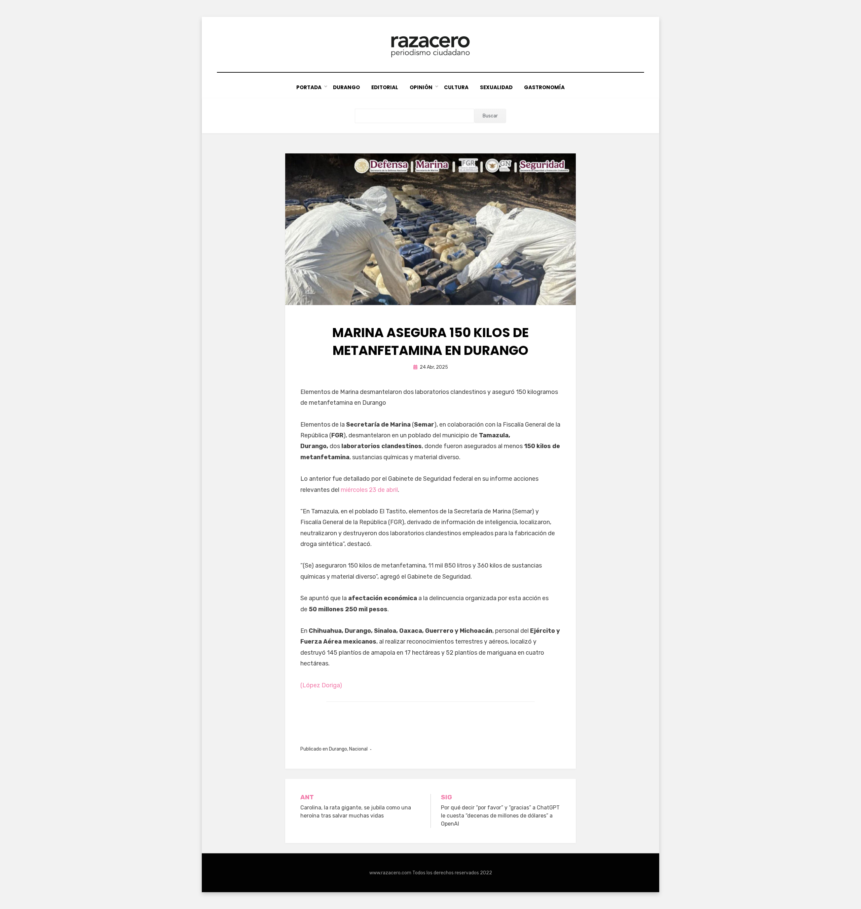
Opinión (421, 87)
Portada (309, 87)
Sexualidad (496, 87)
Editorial (384, 87)
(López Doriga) (321, 685)
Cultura (456, 87)
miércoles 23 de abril (369, 490)
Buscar (490, 116)
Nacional (358, 749)
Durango (346, 87)
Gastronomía (544, 87)
